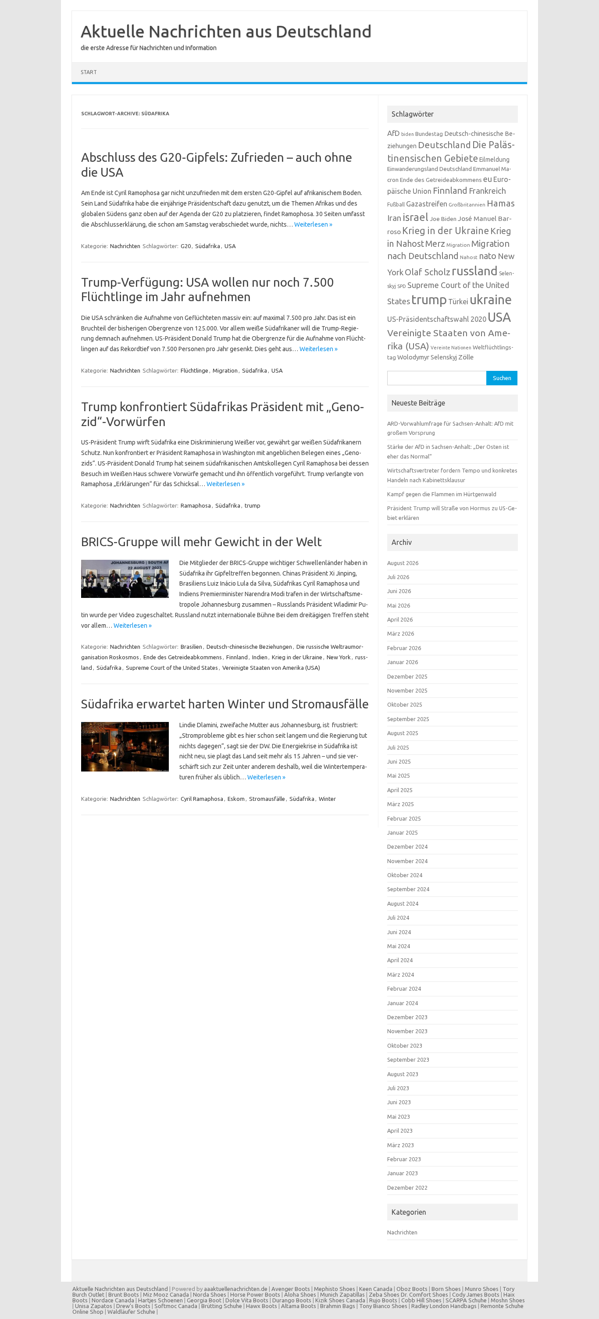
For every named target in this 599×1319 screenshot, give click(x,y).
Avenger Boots (290, 1289)
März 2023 (400, 1145)
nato (487, 256)
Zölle (466, 357)
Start (89, 72)
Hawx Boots (261, 1306)
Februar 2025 (404, 818)
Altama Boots (298, 1306)
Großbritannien (467, 204)
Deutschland (444, 145)
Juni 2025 (399, 761)
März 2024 (400, 974)
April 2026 (400, 619)
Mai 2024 (398, 946)
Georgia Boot (204, 1300)
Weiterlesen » (313, 224)
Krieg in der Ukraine (297, 657)
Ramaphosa (196, 505)
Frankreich (487, 190)
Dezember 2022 (407, 1187)
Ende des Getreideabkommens (182, 657)
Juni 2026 (399, 591)
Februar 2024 (404, 988)
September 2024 (408, 889)
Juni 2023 (399, 1102)
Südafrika (207, 246)
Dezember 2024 (407, 846)
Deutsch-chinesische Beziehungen (249, 647)
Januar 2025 (402, 832)
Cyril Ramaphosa (202, 799)
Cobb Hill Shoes (421, 1300)
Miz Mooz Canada (166, 1294)
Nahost (469, 257)
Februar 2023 (404, 1159)
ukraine (491, 299)
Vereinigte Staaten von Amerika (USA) (271, 668)
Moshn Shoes (508, 1300)
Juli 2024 (398, 917)
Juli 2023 (398, 1088)
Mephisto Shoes (334, 1289)
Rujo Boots (383, 1300)
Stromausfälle (267, 799)
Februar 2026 (404, 648)
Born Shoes (446, 1289)
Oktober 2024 (404, 875)
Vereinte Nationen (451, 347)
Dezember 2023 (407, 1017)
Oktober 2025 (404, 704)
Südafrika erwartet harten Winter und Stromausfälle (225, 704)
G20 (186, 246)
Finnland (237, 657)
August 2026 (402, 563)
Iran (394, 218)
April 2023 (400, 1130)
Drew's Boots (133, 1306)
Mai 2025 (398, 775)
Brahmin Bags (337, 1306)
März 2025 (400, 804)
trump (252, 505)
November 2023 (407, 1031)
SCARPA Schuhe (466, 1300)
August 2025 (402, 733)
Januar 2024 (402, 1003)
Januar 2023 (402, 1173)
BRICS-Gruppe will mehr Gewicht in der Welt (201, 541)
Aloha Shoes (300, 1294)
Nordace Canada (113, 1300)
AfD (393, 133)
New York (339, 657)
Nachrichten (125, 246)
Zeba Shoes (384, 1294)
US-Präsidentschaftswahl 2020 (436, 319)
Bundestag (429, 134)
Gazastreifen (426, 204)
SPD (401, 286)
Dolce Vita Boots (246, 1300)
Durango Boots (291, 1300)
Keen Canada (375, 1289)
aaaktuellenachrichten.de (235, 1289)
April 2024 (400, 960)
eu (487, 178)
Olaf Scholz (427, 272)
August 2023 (402, 1074)
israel (415, 217)
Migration (225, 370)
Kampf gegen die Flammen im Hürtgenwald (441, 494)
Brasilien (191, 647)
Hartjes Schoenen (160, 1300)
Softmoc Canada (175, 1306)
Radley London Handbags (444, 1306)
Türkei (458, 302)
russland (475, 270)
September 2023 (408, 1059)
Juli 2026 (398, 577)
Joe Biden (443, 218)
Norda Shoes (209, 1294)
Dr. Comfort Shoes (424, 1294)
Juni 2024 (399, 932)
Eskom (236, 799)
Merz (435, 244)
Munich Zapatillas (342, 1294)
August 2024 (402, 903)
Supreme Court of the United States (172, 668)
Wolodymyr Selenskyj (427, 357)
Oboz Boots (412, 1289)
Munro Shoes (482, 1289)
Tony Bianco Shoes (383, 1306)
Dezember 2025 (407, 676)
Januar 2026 (402, 662)
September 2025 (408, 719)
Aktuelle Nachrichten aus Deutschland (226, 31)
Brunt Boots (123, 1294)
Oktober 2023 (404, 1045)
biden (407, 134)
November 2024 (407, 861)
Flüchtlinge (194, 370)
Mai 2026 (398, 605)
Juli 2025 (398, 747)
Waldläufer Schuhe (131, 1311)
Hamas (501, 203)
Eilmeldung (494, 159)
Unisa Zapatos (93, 1306)
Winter (327, 799)
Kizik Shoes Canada (341, 1300)
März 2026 (400, 633)
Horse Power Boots (255, 1294)
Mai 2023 (398, 1116)
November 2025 (407, 690)
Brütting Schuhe (221, 1306)
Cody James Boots (475, 1294)
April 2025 (400, 790)
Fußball (396, 204)
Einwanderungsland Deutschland (429, 168)
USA (230, 246)
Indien (259, 657)
